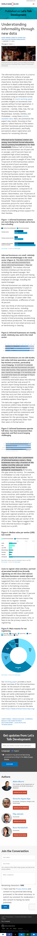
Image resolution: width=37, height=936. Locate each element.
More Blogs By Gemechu (21, 808)
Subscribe (9, 764)
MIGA (14, 928)
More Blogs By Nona (20, 835)
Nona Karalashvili (18, 39)
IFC (11, 928)
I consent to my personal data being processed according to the (18, 757)
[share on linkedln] (21, 934)
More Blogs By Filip (19, 821)
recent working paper (24, 99)
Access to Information (21, 917)
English (11, 44)
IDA (7, 928)
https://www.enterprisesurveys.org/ (20, 708)
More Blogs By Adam (20, 792)
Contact (3, 919)
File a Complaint (5, 921)
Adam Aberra (6, 37)
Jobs (29, 917)
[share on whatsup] (28, 934)
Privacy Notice (21, 889)
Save (5, 906)
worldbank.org (31, 0)
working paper (11, 682)
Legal (2, 917)
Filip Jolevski (6, 39)
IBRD (3, 928)
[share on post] (15, 934)
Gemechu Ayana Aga (18, 37)
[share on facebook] (9, 934)
